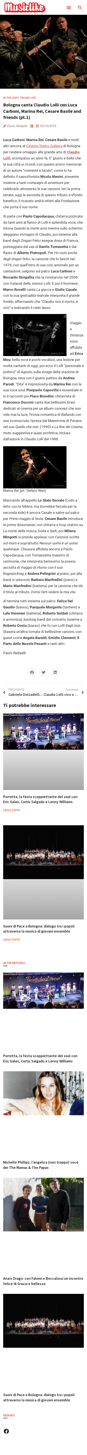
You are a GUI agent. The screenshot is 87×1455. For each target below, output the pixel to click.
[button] (68, 7)
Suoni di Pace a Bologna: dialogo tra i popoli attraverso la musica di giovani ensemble (39, 928)
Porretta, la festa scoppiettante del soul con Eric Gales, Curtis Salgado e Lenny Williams (40, 799)
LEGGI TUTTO (11, 810)
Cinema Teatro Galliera (44, 146)
